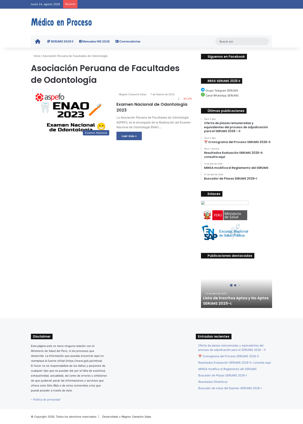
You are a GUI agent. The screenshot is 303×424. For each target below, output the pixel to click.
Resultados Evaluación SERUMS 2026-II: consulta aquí (234, 362)
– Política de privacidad (45, 399)
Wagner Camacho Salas (132, 94)
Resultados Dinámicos (213, 381)
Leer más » (129, 136)
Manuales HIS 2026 (96, 41)
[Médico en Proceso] (62, 22)
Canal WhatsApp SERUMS (221, 95)
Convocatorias (129, 41)
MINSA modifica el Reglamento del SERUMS (227, 369)
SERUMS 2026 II (61, 41)
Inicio (36, 56)
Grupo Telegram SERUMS (221, 90)
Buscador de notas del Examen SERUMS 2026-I (230, 388)
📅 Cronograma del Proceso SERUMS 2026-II (228, 356)
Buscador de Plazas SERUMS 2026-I (222, 375)
